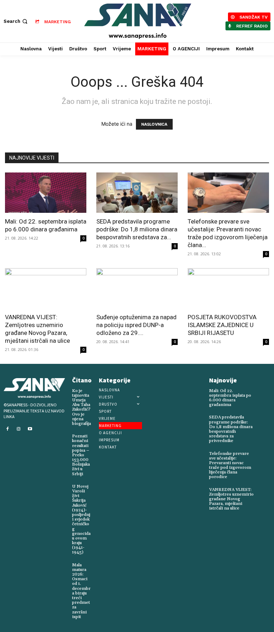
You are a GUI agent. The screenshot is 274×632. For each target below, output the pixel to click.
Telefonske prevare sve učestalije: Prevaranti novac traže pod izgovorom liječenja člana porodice (230, 465)
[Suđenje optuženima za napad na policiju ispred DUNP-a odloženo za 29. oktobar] (137, 288)
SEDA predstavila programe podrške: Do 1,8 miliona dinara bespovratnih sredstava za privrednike (231, 429)
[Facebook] (7, 429)
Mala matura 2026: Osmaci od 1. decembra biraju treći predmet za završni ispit (81, 591)
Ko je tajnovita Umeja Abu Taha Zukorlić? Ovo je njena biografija (81, 407)
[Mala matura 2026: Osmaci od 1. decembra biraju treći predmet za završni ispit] (97, 563)
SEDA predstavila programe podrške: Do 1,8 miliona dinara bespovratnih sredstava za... (136, 229)
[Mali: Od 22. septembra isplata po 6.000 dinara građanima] (45, 192)
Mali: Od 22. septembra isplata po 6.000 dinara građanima (230, 398)
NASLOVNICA (154, 124)
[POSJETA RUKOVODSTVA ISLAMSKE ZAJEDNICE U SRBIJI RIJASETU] (228, 288)
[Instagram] (19, 429)
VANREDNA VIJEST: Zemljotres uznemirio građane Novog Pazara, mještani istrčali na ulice (231, 499)
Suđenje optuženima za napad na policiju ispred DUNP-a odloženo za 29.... (136, 325)
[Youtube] (30, 429)
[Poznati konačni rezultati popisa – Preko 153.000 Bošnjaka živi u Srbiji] (95, 434)
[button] (16, 21)
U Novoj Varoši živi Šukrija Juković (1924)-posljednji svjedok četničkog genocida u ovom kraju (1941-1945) (81, 519)
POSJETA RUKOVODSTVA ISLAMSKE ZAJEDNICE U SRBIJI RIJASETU (222, 325)
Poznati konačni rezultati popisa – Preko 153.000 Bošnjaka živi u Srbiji (81, 455)
